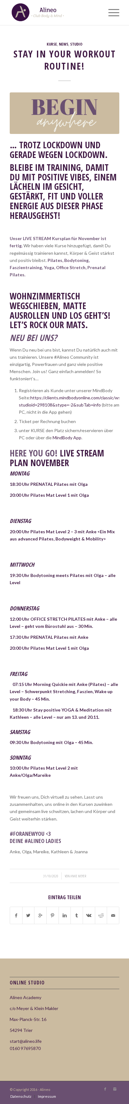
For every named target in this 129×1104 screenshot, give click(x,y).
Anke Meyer (78, 876)
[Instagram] (114, 1089)
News (63, 44)
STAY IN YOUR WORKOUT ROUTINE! (64, 59)
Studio (76, 44)
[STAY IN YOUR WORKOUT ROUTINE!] (64, 113)
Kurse (52, 44)
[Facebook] (105, 1089)
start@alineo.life (26, 1041)
